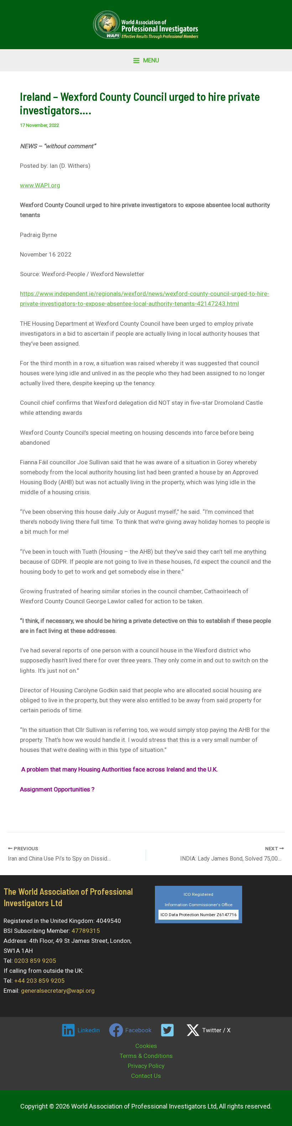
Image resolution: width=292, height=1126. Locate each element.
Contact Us (146, 1075)
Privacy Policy (146, 1065)
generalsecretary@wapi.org (58, 990)
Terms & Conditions (146, 1055)
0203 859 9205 (35, 960)
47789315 (86, 930)
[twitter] (168, 1030)
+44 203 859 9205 (39, 980)
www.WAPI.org (40, 185)
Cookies (146, 1045)
